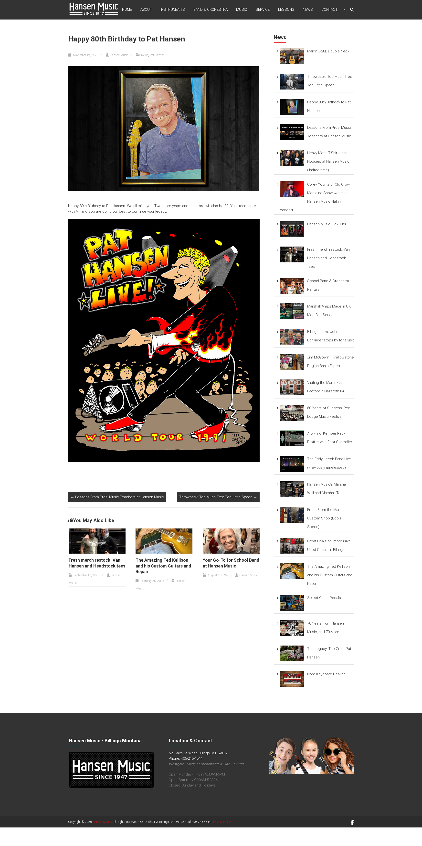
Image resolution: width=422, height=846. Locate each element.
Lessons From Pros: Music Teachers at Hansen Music (117, 497)
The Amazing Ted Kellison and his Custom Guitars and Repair (163, 565)
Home (127, 9)
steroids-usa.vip (39, 843)
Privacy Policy (222, 822)
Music (241, 9)
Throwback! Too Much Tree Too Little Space (218, 497)
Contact (329, 9)
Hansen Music (119, 55)
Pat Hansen (157, 55)
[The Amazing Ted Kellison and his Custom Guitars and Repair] (164, 540)
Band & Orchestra (210, 9)
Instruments (172, 9)
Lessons (286, 9)
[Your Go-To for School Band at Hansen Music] (231, 540)
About (146, 9)
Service (263, 9)
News (308, 9)
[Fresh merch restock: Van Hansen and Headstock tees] (97, 540)
